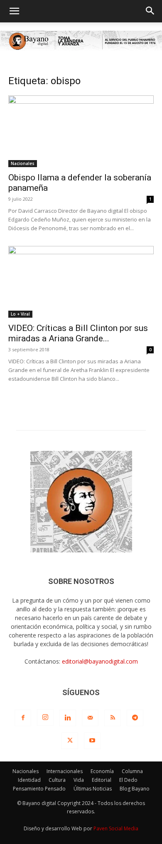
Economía (102, 771)
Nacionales (22, 163)
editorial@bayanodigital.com (100, 661)
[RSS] (112, 718)
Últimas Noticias (93, 788)
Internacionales (65, 771)
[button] (14, 11)
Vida (79, 779)
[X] (69, 740)
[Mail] (90, 718)
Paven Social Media (115, 828)
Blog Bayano (135, 788)
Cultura (57, 779)
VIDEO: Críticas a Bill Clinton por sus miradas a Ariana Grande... (78, 333)
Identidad (29, 779)
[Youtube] (92, 740)
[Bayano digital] (81, 41)
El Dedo (128, 779)
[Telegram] (135, 718)
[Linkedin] (67, 718)
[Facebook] (23, 718)
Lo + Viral (20, 314)
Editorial (101, 779)
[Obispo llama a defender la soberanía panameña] (81, 131)
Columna (132, 771)
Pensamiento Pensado (39, 788)
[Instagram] (45, 717)
